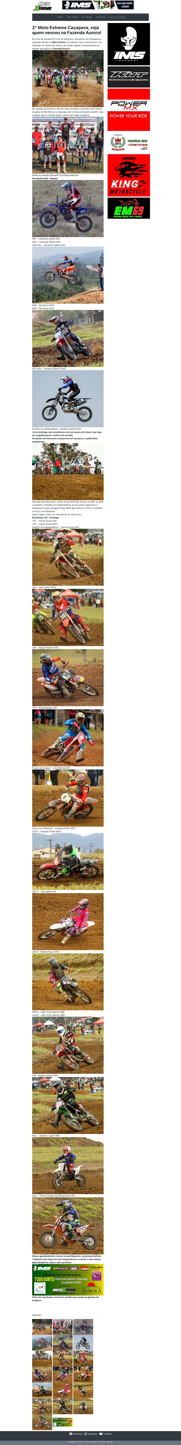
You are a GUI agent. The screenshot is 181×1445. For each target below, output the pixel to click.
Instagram (92, 1433)
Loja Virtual (117, 17)
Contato (100, 17)
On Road (87, 17)
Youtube (106, 1433)
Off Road (72, 17)
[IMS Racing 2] (129, 44)
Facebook (77, 1433)
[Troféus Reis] (129, 142)
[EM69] (129, 208)
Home (60, 17)
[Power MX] (129, 109)
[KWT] (129, 76)
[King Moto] (129, 175)
